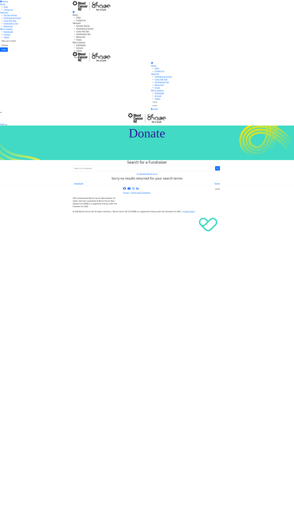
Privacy (126, 192)
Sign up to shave (79, 54)
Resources (80, 37)
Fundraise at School (84, 28)
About (75, 14)
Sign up (155, 102)
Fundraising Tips (83, 34)
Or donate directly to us (147, 174)
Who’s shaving (79, 42)
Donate (76, 57)
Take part (77, 23)
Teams (79, 50)
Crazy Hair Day (82, 31)
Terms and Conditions (140, 192)
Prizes (79, 39)
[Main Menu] (1, 112)
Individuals (81, 45)
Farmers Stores (83, 26)
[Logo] (91, 5)
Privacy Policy (189, 211)
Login (155, 109)
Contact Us (81, 20)
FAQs (78, 17)
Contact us (208, 189)
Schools (79, 48)
